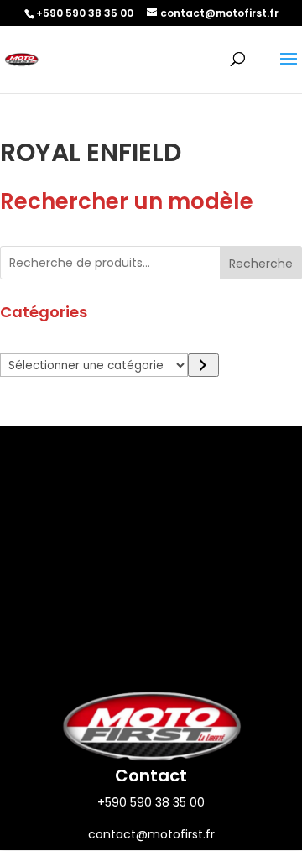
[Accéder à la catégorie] (203, 365)
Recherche (261, 263)
